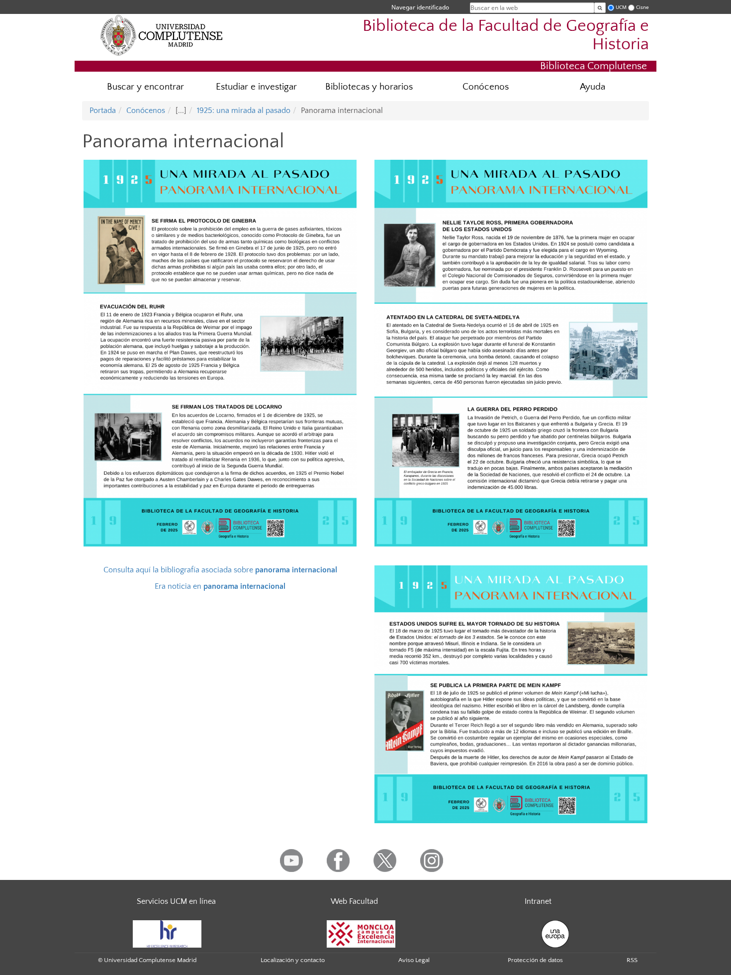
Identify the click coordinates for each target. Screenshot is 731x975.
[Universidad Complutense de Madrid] (161, 34)
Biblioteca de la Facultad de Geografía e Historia (506, 35)
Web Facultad (354, 901)
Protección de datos (535, 960)
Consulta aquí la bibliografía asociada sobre (220, 569)
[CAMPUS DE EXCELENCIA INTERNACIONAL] (361, 933)
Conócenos (485, 87)
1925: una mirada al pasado (243, 110)
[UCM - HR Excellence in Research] (167, 933)
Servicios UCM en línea (176, 901)
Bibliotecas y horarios (369, 87)
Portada (103, 110)
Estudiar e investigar (256, 87)
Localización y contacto (293, 960)
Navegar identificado (420, 7)
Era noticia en (220, 586)
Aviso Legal (414, 960)
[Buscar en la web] (600, 7)
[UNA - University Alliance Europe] (555, 933)
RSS (632, 960)
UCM (621, 7)
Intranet (538, 901)
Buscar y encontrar (145, 87)
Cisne (642, 7)
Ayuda (592, 87)
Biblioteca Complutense (593, 66)
